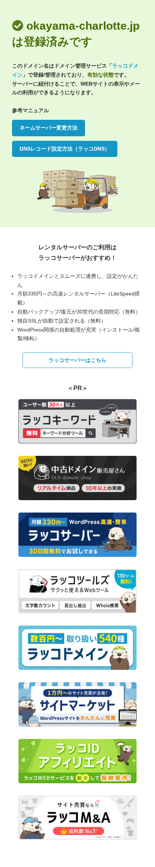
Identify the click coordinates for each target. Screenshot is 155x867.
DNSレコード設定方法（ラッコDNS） (65, 149)
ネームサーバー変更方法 (49, 128)
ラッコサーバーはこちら (77, 360)
